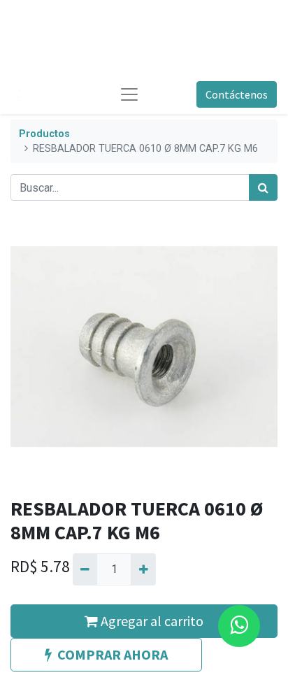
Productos (44, 134)
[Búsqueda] (263, 187)
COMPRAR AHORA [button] (112, 654)
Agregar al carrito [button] (150, 621)
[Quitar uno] (85, 569)
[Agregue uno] (143, 569)
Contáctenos (237, 94)
